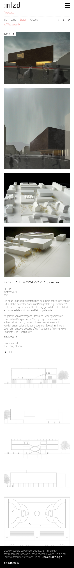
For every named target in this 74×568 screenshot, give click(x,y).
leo (63, 19)
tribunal (58, 19)
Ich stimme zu (11, 562)
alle (5, 19)
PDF (10, 352)
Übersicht (69, 19)
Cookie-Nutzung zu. (53, 557)
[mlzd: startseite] (12, 5)
